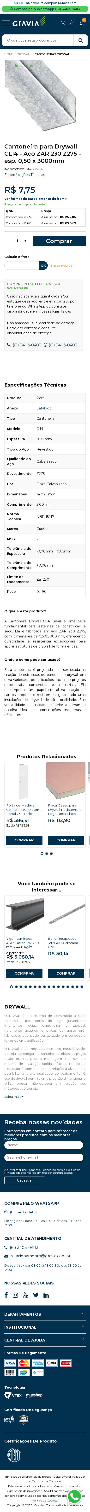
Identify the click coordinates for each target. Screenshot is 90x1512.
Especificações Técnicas (24, 175)
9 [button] (49, 986)
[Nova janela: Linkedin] (46, 1295)
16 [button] (81, 986)
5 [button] (30, 986)
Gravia (39, 169)
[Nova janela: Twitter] (36, 1295)
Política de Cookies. (45, 1500)
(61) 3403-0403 (26, 345)
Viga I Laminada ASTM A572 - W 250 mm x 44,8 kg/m (22, 943)
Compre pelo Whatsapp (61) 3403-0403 (46, 9)
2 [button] (46, 853)
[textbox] (45, 40)
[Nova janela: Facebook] (6, 1295)
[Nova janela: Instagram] (15, 1295)
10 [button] (53, 986)
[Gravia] (29, 20)
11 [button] (58, 986)
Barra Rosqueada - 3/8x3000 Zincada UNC (63, 943)
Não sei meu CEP (63, 265)
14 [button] (72, 986)
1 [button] (42, 853)
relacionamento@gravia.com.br (41, 1256)
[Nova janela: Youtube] (25, 1295)
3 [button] (51, 853)
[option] (45, 100)
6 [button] (35, 986)
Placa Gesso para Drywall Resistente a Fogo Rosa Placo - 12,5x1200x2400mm (64, 811)
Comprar (59, 241)
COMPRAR (24, 840)
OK (43, 265)
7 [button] (39, 986)
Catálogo (25, 66)
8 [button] (44, 986)
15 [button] (77, 986)
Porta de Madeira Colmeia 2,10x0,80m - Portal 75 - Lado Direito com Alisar (23, 811)
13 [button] (67, 986)
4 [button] (25, 986)
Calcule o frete (17, 257)
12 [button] (63, 986)
